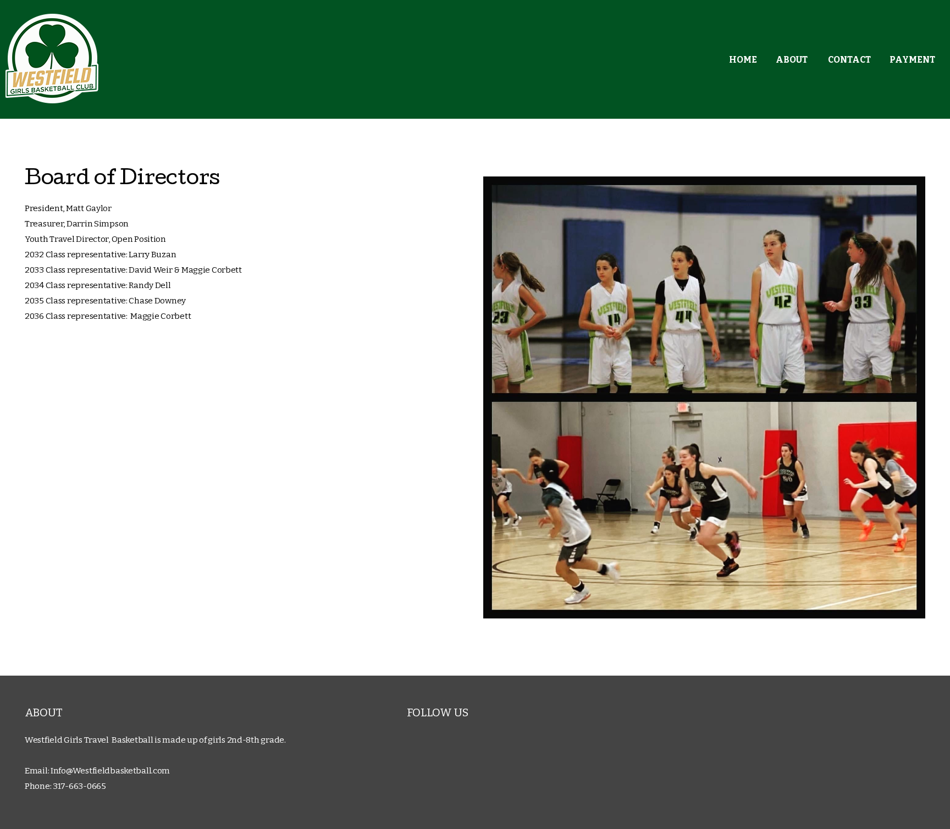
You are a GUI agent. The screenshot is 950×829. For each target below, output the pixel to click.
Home (743, 59)
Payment (912, 59)
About (792, 59)
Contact (849, 59)
